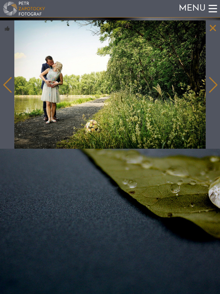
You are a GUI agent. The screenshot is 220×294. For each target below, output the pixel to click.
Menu (192, 8)
